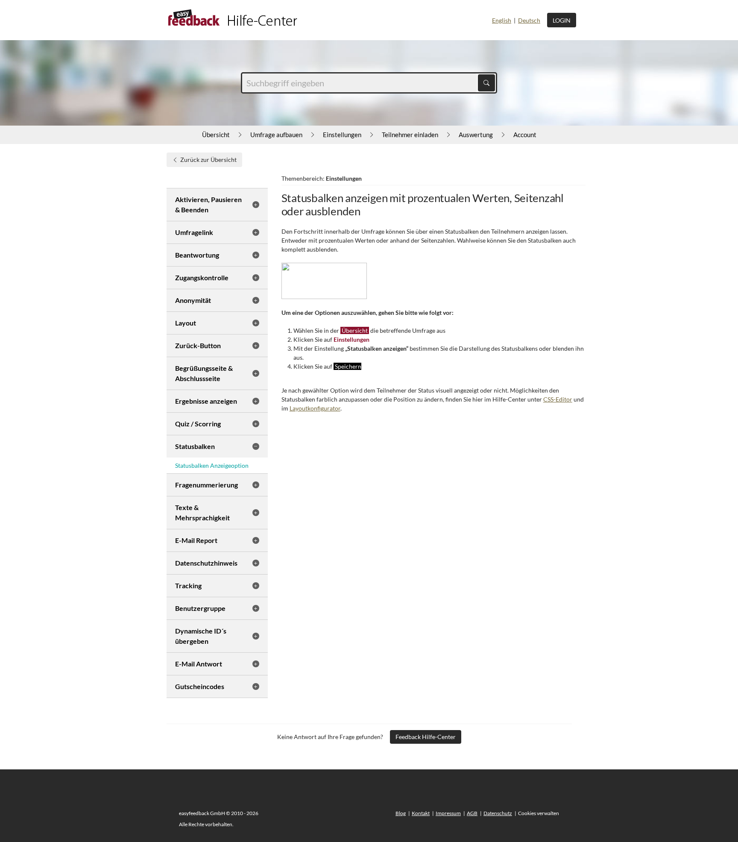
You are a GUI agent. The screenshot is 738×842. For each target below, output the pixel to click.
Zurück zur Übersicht (208, 159)
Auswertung (476, 134)
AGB (472, 813)
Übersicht (216, 134)
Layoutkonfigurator (315, 408)
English (501, 20)
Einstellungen (342, 134)
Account (524, 134)
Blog (400, 813)
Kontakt (421, 813)
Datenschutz (497, 813)
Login (562, 20)
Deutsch (529, 20)
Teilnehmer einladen (410, 134)
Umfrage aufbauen (276, 134)
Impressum (448, 813)
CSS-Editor (557, 399)
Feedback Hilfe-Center (425, 736)
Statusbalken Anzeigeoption (212, 465)
